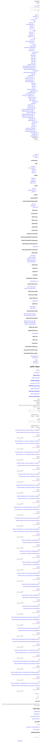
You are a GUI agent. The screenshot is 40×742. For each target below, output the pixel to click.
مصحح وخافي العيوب (29, 24)
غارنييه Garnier (31, 75)
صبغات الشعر (33, 74)
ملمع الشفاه (31, 35)
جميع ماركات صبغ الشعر (29, 80)
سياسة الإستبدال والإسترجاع (35, 716)
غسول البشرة (33, 58)
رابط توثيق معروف (36, 729)
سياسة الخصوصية (37, 714)
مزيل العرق (33, 123)
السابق (36, 693)
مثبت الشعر (33, 86)
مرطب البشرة (33, 57)
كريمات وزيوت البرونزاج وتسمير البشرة (29, 66)
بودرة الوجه (31, 26)
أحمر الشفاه (31, 32)
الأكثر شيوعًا (35, 405)
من (39, 410)
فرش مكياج (31, 49)
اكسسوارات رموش (32, 100)
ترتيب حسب (38, 402)
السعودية (38, 2)
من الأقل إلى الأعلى (29, 405)
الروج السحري (31, 33)
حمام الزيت (33, 88)
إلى (39, 411)
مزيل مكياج (31, 29)
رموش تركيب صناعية (32, 98)
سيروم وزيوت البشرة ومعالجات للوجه (29, 67)
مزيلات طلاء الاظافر (32, 119)
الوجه (34, 21)
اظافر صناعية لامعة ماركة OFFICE (27, 109)
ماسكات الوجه (32, 55)
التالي (37, 698)
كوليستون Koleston (30, 77)
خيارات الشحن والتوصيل (36, 718)
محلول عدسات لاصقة (31, 97)
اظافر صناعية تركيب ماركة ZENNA (27, 115)
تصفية (38, 399)
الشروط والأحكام (37, 711)
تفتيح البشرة (33, 61)
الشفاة (34, 30)
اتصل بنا (38, 724)
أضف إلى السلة (19, 438)
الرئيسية (36, 360)
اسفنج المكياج (30, 50)
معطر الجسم (33, 126)
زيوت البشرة (33, 53)
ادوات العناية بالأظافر (31, 120)
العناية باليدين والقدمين (31, 64)
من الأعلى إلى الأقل (22, 405)
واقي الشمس (33, 63)
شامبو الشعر (33, 83)
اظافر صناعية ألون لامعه (31, 108)
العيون (34, 38)
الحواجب (34, 44)
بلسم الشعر (33, 84)
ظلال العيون (31, 43)
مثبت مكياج (31, 27)
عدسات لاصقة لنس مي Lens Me (27, 95)
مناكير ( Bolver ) (30, 106)
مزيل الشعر (33, 125)
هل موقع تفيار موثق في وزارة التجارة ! (33, 727)
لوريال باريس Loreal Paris (29, 78)
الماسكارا (31, 39)
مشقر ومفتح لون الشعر (29, 81)
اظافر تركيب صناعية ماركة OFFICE (27, 114)
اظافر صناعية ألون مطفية (31, 112)
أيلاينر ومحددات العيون (29, 41)
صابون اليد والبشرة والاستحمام (30, 131)
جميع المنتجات (33, 19)
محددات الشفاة (30, 36)
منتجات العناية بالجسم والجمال (30, 129)
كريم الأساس (31, 22)
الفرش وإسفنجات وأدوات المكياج (29, 47)
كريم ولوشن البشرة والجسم (30, 128)
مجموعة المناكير (30, 105)
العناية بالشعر (35, 361)
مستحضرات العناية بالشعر (31, 89)
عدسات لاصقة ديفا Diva (29, 94)
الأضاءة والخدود (32, 46)
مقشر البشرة (33, 60)
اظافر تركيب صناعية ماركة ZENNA (27, 111)
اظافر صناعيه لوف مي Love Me (27, 117)
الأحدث (38, 405)
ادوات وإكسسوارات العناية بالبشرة (29, 69)
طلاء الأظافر (33, 103)
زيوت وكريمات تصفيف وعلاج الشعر (29, 72)
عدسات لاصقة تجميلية (31, 92)
